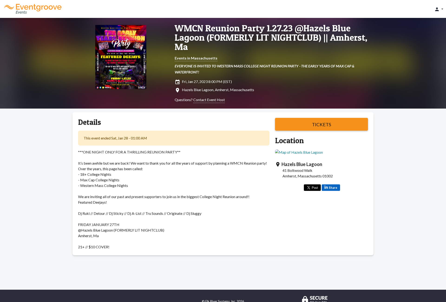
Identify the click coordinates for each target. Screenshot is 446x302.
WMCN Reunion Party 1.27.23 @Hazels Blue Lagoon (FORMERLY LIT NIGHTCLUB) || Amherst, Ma (271, 37)
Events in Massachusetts (196, 58)
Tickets (321, 124)
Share (333, 187)
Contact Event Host (209, 99)
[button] (438, 9)
